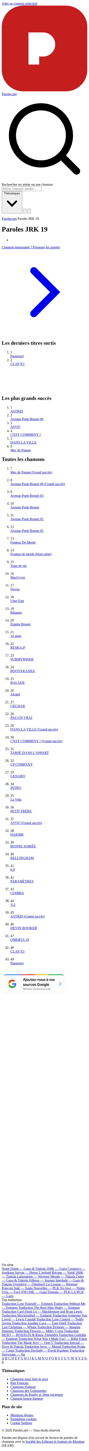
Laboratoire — (33, 1276)
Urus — (15, 1292)
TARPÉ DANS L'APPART (29, 753)
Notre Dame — (24, 1269)
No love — (72, 1288)
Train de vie (18, 566)
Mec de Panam (20, 450)
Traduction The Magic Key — (27, 1343)
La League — (61, 1284)
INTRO (15, 788)
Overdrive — (29, 1284)
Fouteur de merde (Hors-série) (30, 554)
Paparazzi (17, 356)
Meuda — (62, 1276)
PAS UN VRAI (21, 718)
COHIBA (17, 893)
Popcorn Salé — (17, 1288)
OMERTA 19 (19, 940)
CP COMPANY (21, 764)
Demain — (59, 1292)
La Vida (15, 799)
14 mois (15, 636)
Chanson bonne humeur (26, 1398)
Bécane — (63, 1272)
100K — (56, 1269)
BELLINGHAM (22, 858)
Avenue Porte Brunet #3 (26, 496)
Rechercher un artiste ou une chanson (27, 184)
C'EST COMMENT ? (25, 434)
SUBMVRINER (21, 659)
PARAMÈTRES (21, 881)
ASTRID (16, 411)
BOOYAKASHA (22, 671)
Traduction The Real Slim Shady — (49, 1307)
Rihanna (16, 612)
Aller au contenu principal (19, 3)
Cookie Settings (21, 1423)
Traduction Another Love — (39, 1323)
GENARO (17, 776)
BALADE (17, 682)
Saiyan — (33, 1272)
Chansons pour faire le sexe (29, 1379)
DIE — (38, 1292)
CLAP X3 (17, 364)
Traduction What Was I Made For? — (52, 1339)
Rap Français (19, 1383)
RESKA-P (17, 647)
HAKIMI (16, 834)
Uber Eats (17, 601)
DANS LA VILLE (23, 442)
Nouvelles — (46, 1288)
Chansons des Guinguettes (28, 1391)
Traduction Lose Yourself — (27, 1304)
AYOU (15, 427)
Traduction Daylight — (42, 1350)
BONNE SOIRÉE (23, 846)
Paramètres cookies (23, 1419)
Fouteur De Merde (23, 542)
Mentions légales (21, 1415)
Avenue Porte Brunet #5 (26, 531)
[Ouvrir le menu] (29, 211)
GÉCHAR (17, 706)
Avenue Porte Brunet (24, 507)
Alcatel (15, 694)
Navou (15, 589)
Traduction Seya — (42, 1346)
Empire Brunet (20, 624)
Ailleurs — (42, 1280)
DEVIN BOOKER (23, 928)
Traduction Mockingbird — (27, 1315)
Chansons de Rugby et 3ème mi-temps (36, 1394)
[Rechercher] (25, 211)
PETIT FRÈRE (21, 811)
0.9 (12, 869)
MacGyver (17, 577)
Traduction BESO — (40, 1333)
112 (12, 905)
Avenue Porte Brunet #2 (26, 519)
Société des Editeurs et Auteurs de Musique (54, 1441)
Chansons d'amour (23, 1387)
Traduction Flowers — (38, 1331)
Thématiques (12, 193)
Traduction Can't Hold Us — (42, 1311)
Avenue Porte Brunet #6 (26, 419)
